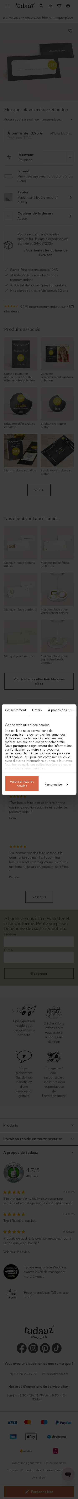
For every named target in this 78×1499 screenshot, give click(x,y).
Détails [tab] (37, 710)
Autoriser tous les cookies (22, 783)
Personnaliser (54, 784)
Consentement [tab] (15, 710)
